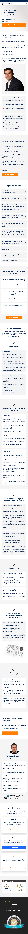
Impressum (8, 910)
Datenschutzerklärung (17, 910)
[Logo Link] (7, 4)
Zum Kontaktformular (14, 908)
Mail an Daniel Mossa (14, 906)
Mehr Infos (22, 881)
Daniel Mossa (16, 756)
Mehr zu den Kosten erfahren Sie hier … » (12, 706)
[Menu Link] (22, 3)
